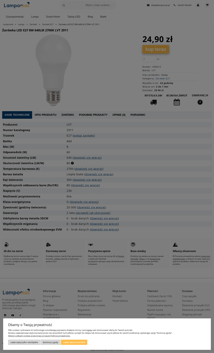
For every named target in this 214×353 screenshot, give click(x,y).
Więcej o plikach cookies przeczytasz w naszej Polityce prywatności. (39, 335)
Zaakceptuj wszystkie (74, 342)
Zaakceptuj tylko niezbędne (24, 342)
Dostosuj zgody (50, 342)
